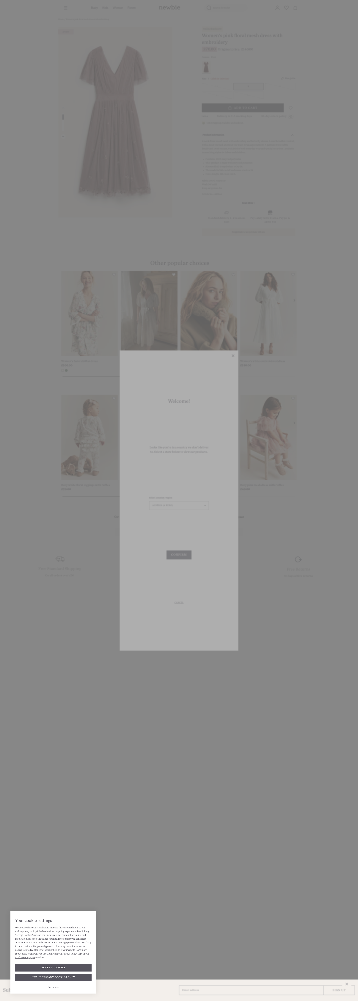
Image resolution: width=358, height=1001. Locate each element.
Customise (53, 987)
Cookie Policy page (25, 957)
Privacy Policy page (72, 953)
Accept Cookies (53, 967)
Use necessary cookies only (53, 977)
